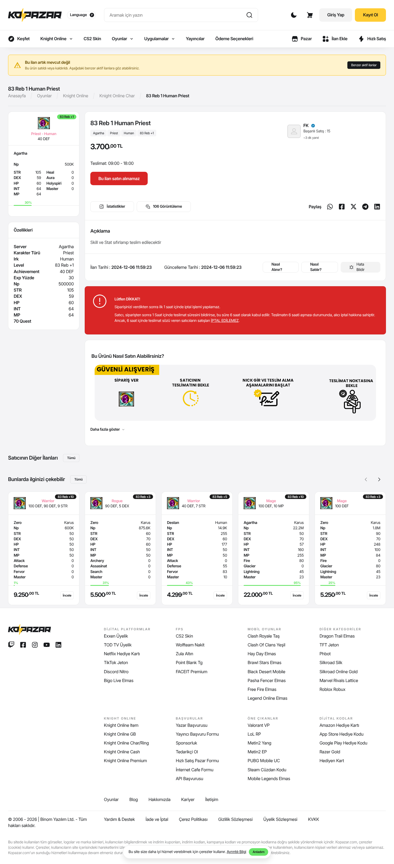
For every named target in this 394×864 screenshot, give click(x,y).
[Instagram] (35, 644)
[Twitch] (11, 644)
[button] (379, 479)
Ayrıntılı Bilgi (236, 852)
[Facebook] (342, 206)
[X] (353, 206)
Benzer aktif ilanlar (364, 65)
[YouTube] (46, 644)
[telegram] (365, 206)
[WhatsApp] (330, 206)
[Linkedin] (377, 206)
